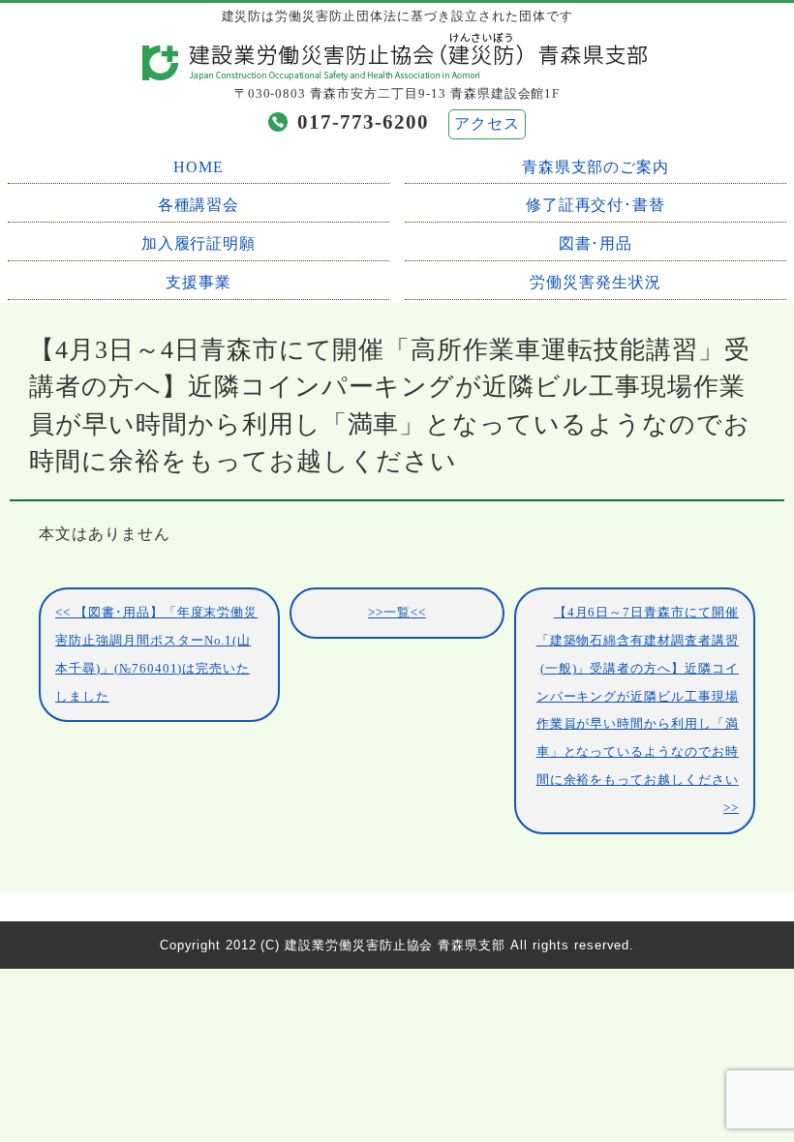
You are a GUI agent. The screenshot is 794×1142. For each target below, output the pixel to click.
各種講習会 (199, 204)
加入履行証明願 (199, 243)
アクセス (487, 123)
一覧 (397, 612)
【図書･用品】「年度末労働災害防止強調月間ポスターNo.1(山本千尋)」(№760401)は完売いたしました (156, 654)
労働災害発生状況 (595, 282)
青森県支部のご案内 (596, 167)
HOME (198, 167)
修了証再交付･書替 (596, 204)
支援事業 (198, 282)
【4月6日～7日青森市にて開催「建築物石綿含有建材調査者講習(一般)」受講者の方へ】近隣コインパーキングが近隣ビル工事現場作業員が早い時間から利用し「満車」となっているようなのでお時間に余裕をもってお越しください (637, 696)
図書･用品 (596, 243)
